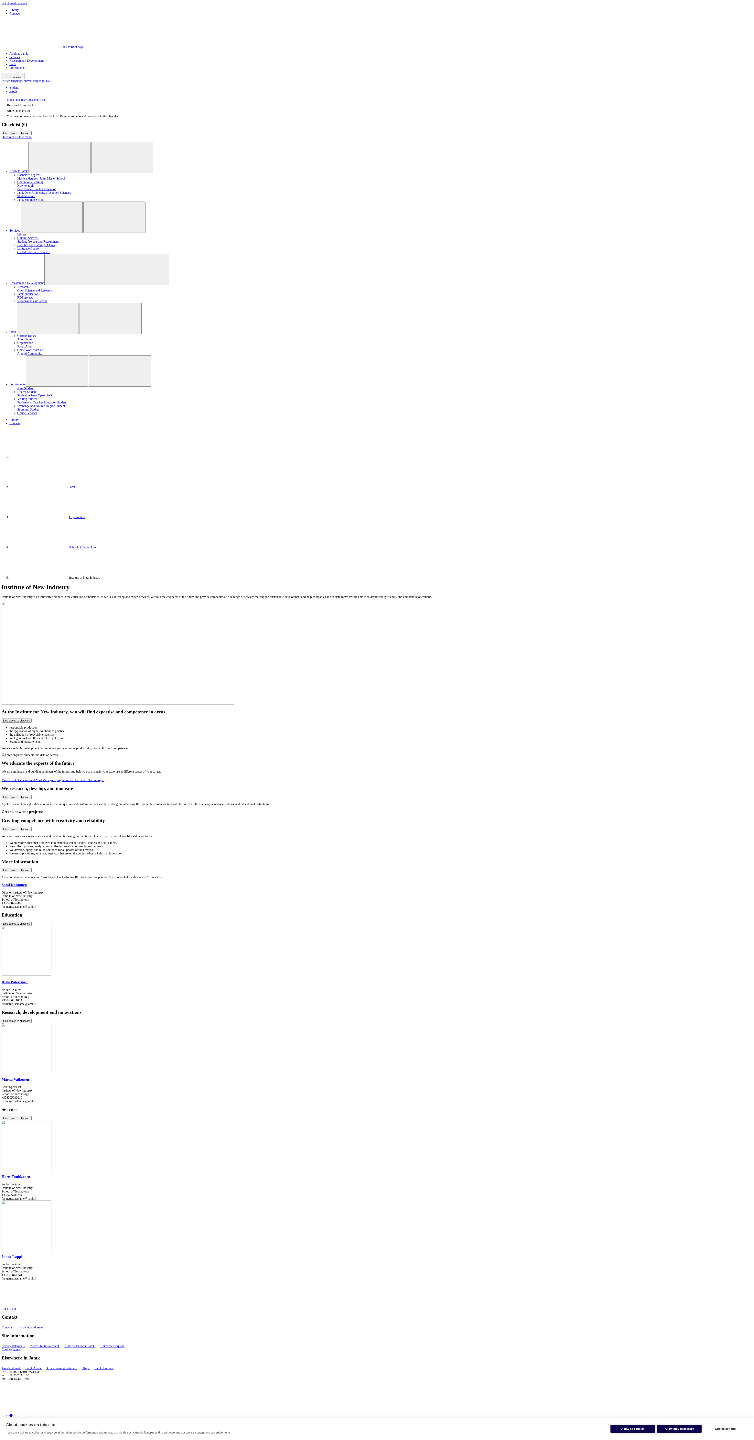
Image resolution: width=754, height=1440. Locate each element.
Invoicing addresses (31, 1327)
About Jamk (24, 339)
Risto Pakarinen (15, 982)
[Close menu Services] (114, 217)
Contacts (14, 13)
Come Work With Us (30, 350)
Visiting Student (27, 399)
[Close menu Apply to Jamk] (122, 157)
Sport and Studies (28, 409)
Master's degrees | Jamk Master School (41, 178)
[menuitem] (380, 87)
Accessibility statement (45, 1346)
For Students (17, 67)
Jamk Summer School (30, 199)
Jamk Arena (34, 1368)
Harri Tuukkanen (16, 1177)
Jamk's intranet (11, 1368)
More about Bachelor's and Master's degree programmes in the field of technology (53, 780)
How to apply (25, 185)
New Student (25, 388)
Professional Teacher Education (36, 189)
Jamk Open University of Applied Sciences (44, 192)
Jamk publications (28, 294)
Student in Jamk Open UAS (34, 395)
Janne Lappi (12, 1257)
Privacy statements (13, 1346)
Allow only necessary (679, 1428)
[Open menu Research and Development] (75, 269)
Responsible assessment (32, 301)
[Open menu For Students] (57, 371)
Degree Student (27, 391)
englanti (14, 87)
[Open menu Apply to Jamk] (59, 157)
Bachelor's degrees (28, 175)
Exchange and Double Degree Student (41, 406)
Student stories (26, 196)
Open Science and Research (34, 290)
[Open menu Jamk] (48, 318)
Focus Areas (25, 346)
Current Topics (26, 335)
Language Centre (28, 248)
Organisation (25, 343)
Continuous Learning (30, 182)
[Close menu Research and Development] (138, 269)
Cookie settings (11, 1349)
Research (23, 287)
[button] (23, 99)
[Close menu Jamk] (111, 318)
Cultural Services (27, 238)
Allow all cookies (632, 1428)
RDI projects (25, 297)
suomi (13, 91)
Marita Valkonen (15, 1079)
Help (86, 1368)
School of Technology (83, 547)
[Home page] (38, 456)
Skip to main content (14, 3)
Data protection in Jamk (80, 1346)
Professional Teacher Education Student (42, 402)
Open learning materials (62, 1368)
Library (14, 10)
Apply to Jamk (18, 53)
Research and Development (26, 60)
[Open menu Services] (52, 217)
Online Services (27, 413)
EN (26, 80)
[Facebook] (11, 1415)
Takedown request (112, 1346)
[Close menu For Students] (120, 371)
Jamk (12, 64)
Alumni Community (29, 353)
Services (14, 57)
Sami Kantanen (14, 885)
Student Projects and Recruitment (38, 241)
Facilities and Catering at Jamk (36, 245)
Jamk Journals (104, 1368)
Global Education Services (33, 252)
